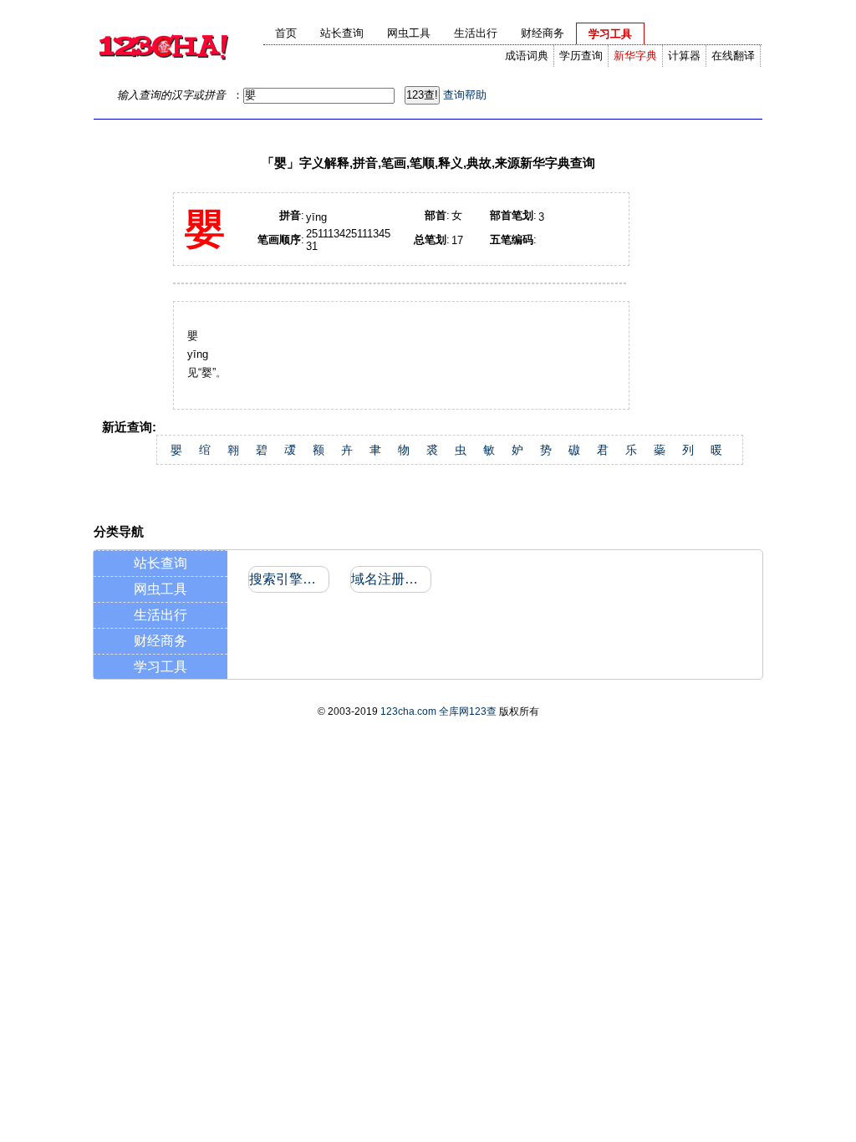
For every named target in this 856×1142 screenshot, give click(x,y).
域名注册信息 (390, 579)
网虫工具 (160, 589)
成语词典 (526, 55)
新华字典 (635, 55)
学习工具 (160, 667)
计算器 (684, 55)
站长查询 (160, 563)
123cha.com (408, 711)
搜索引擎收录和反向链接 (288, 579)
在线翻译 (733, 55)
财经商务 (160, 641)
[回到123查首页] (163, 71)
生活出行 (160, 615)
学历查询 (581, 55)
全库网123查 (468, 711)
